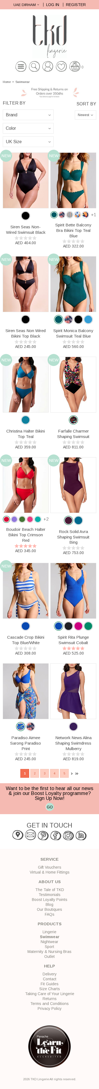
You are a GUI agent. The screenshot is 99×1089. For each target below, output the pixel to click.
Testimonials (49, 894)
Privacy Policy (50, 1008)
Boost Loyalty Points (49, 899)
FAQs (49, 914)
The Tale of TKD (49, 890)
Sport (49, 946)
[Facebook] (55, 839)
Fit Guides (50, 984)
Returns (50, 998)
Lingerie (49, 932)
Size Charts (49, 989)
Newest (83, 115)
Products (50, 924)
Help (49, 966)
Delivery (50, 974)
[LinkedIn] (81, 839)
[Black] (25, 215)
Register (76, 4)
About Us (49, 882)
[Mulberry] (73, 726)
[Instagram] (68, 839)
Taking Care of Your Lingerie (49, 994)
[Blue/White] (25, 626)
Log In (52, 4)
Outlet (49, 956)
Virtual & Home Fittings (50, 872)
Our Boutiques (49, 909)
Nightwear (49, 942)
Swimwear (22, 81)
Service (49, 859)
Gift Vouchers (49, 867)
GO (50, 807)
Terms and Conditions (49, 1003)
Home (7, 81)
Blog (49, 904)
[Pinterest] (43, 839)
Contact (49, 979)
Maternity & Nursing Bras (50, 951)
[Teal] (25, 420)
